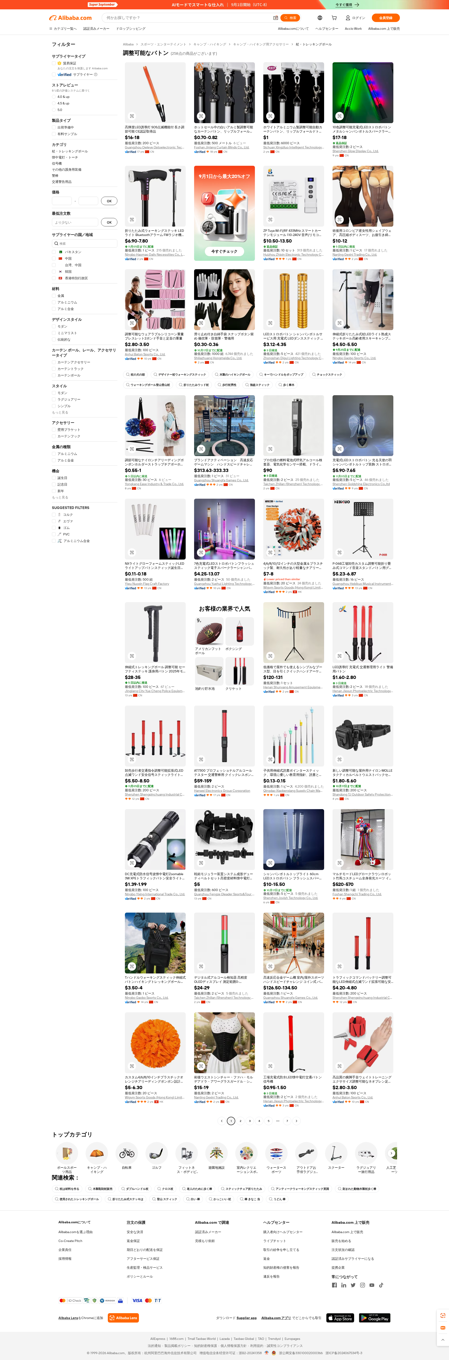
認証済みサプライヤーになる (353, 1258)
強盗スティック (260, 385)
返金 (266, 1258)
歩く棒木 (288, 385)
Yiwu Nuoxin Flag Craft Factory (147, 584)
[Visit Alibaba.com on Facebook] (334, 1285)
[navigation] (84, 583)
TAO (261, 1339)
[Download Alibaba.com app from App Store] (340, 1318)
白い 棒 (195, 1199)
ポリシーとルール (140, 1276)
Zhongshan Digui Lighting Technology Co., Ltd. (293, 358)
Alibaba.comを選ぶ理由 (75, 1232)
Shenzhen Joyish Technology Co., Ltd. (290, 898)
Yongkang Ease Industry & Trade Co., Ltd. (154, 484)
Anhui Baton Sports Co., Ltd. (145, 354)
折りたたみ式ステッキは (127, 1199)
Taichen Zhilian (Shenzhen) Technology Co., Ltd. (293, 484)
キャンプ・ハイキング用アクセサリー (261, 44)
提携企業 (338, 1267)
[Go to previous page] (221, 1121)
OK (109, 201)
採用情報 (65, 1258)
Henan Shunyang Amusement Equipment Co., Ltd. (293, 687)
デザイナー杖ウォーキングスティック (182, 374)
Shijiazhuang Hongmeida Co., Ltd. (218, 358)
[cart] (335, 18)
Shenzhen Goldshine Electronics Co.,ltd (361, 484)
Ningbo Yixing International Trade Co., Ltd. (155, 894)
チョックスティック (329, 374)
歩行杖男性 (229, 385)
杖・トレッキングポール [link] (314, 44)
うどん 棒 (280, 1199)
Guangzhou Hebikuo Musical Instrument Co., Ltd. (363, 584)
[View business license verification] (266, 1353)
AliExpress (157, 1339)
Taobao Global (244, 1339)
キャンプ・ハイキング (209, 44)
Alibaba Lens (68, 1318)
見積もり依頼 (205, 1241)
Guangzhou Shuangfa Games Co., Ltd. (221, 480)
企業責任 (65, 1250)
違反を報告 (271, 1276)
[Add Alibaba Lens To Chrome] (123, 1318)
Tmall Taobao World (202, 1339)
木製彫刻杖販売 (102, 1188)
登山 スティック (167, 1199)
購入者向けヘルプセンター (283, 1232)
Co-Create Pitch (70, 1241)
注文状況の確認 (343, 1250)
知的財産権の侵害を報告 (281, 1267)
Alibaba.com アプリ (276, 1318)
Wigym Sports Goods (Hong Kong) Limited (293, 587)
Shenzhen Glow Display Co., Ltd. (356, 151)
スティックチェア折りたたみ (244, 1188)
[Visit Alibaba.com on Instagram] (362, 1285)
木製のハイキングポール (235, 374)
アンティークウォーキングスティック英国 (302, 1188)
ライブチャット (274, 1241)
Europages (292, 1339)
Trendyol (274, 1339)
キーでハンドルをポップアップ (283, 374)
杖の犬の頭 (138, 374)
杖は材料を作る (69, 1188)
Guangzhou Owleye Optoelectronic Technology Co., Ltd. (155, 147)
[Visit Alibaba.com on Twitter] (353, 1285)
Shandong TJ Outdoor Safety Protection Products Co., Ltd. (363, 794)
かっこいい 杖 (222, 1199)
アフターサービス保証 (143, 1258)
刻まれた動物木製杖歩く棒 (359, 1188)
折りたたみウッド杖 (196, 385)
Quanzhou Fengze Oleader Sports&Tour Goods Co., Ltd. (224, 894)
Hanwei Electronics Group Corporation (222, 790)
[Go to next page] (296, 1121)
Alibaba (128, 44)
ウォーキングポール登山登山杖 (150, 385)
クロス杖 (167, 1188)
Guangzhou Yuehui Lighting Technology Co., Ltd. (224, 584)
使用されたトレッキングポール (79, 1199)
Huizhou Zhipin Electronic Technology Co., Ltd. (293, 254)
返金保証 (133, 1241)
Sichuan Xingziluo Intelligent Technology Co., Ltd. (293, 147)
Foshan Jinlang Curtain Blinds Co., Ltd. (221, 147)
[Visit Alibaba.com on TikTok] (381, 1285)
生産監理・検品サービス (145, 1267)
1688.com (176, 1339)
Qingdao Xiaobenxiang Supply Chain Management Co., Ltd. (293, 790)
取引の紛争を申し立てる (281, 1250)
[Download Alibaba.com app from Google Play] (375, 1318)
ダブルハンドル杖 (137, 1188)
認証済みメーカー (208, 1232)
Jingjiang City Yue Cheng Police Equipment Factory (155, 691)
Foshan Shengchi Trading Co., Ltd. (357, 894)
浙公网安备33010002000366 (301, 1353)
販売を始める (341, 1241)
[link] (443, 1315)
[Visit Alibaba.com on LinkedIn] (344, 1285)
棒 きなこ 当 (252, 1199)
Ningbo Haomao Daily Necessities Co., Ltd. (155, 254)
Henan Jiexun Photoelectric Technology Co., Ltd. (363, 691)
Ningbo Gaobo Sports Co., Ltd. (354, 358)
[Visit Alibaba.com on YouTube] (372, 1285)
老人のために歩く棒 (199, 1188)
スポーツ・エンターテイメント (163, 44)
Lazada (225, 1339)
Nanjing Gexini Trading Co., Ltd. (355, 254)
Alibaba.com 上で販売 (347, 1232)
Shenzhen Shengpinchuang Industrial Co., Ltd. (155, 794)
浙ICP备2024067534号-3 (344, 1353)
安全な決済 (135, 1232)
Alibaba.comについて (74, 1222)
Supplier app (247, 1318)
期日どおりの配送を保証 (145, 1250)
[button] (276, 18)
